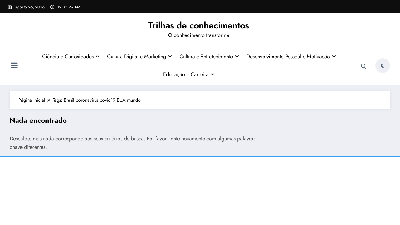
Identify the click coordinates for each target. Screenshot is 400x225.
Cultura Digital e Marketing (136, 56)
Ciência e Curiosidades (68, 56)
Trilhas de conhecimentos (198, 25)
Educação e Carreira (186, 74)
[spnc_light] (382, 65)
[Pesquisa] (363, 66)
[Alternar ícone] (14, 66)
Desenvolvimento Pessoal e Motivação (288, 56)
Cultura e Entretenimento (206, 56)
